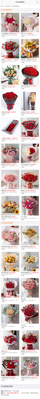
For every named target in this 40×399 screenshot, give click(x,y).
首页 (2, 6)
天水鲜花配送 (15, 6)
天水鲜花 (7, 6)
